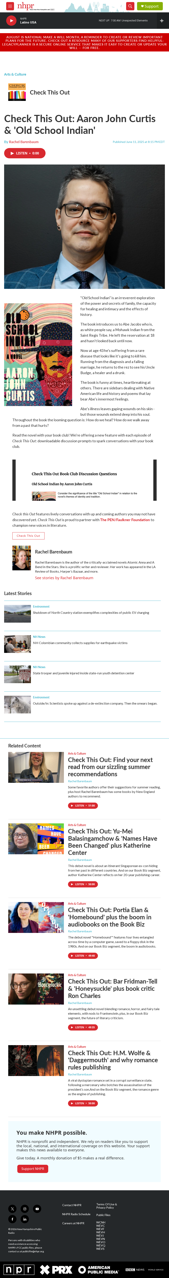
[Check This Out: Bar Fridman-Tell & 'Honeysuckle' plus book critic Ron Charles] (36, 988)
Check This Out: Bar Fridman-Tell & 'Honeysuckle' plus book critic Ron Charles (112, 988)
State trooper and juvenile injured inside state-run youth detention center (83, 673)
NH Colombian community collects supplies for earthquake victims (80, 643)
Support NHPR (32, 1168)
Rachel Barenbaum (24, 141)
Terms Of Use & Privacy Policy (106, 1206)
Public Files (103, 1215)
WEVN (100, 1239)
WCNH (100, 1222)
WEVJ (100, 1235)
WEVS (100, 1248)
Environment (41, 606)
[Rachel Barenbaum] (21, 558)
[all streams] (163, 20)
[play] (11, 20)
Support (152, 6)
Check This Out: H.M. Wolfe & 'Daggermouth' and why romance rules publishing (113, 1059)
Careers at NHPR (73, 1223)
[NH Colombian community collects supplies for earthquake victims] (17, 644)
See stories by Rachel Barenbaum (64, 577)
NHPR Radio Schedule (76, 1214)
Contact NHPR (71, 1205)
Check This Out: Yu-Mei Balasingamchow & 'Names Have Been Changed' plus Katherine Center (112, 842)
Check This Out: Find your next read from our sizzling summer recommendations (110, 766)
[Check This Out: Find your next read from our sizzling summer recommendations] (36, 767)
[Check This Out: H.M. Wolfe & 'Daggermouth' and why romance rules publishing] (36, 1060)
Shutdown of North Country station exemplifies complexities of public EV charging (91, 612)
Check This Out (50, 92)
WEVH (100, 1232)
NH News (39, 637)
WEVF (100, 1229)
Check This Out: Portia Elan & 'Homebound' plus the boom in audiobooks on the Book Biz (109, 916)
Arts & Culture (15, 74)
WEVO (100, 1242)
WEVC (100, 1225)
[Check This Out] (17, 92)
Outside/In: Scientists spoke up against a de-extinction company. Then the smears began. (95, 703)
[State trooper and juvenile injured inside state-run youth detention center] (17, 674)
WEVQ (100, 1245)
